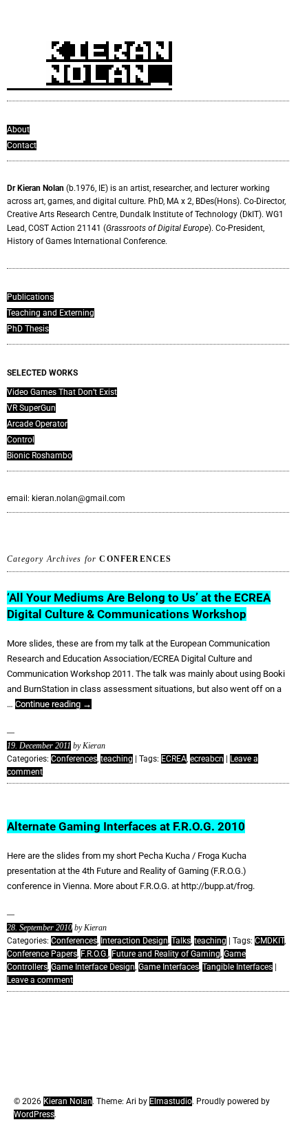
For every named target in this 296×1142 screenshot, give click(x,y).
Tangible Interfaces (237, 967)
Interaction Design (134, 941)
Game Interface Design (93, 967)
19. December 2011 (39, 746)
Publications (30, 297)
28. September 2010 (39, 927)
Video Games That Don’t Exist (62, 392)
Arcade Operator (37, 424)
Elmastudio (170, 1101)
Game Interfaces (168, 967)
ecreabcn (207, 759)
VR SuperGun (31, 408)
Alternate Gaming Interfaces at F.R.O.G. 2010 (126, 826)
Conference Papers (42, 954)
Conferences (74, 759)
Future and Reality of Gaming (166, 954)
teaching (117, 759)
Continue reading (53, 704)
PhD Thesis (28, 329)
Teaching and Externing (50, 313)
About (18, 129)
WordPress (34, 1114)
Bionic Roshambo (39, 455)
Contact (21, 145)
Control (20, 440)
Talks (181, 941)
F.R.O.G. (94, 954)
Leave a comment (40, 980)
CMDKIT (269, 941)
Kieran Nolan (67, 1101)
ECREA (174, 759)
